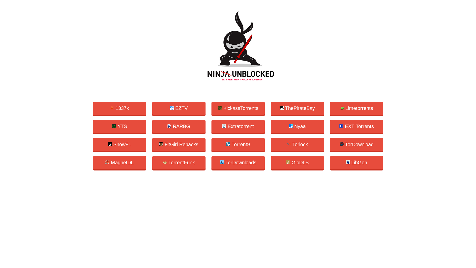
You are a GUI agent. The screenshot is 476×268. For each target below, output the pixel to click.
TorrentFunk (181, 162)
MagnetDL (121, 162)
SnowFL (121, 144)
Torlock (299, 144)
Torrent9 (240, 144)
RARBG (180, 126)
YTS (121, 126)
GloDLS (299, 162)
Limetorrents (358, 108)
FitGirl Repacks (180, 144)
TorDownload (359, 144)
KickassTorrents (240, 108)
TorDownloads (240, 162)
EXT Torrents (358, 126)
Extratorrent (240, 126)
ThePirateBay (299, 108)
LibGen (358, 162)
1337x (121, 108)
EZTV (181, 108)
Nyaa (299, 126)
